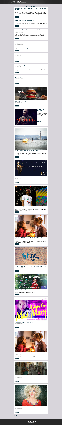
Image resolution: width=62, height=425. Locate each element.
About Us (32, 1)
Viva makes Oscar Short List (21, 376)
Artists (36, 1)
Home (28, 1)
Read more (16, 38)
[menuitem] (28, 2)
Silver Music (18, 2)
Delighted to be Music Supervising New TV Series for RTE (27, 353)
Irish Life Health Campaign (20, 289)
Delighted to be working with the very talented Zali (26, 54)
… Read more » (19, 15)
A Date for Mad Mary (19, 177)
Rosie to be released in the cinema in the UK (24, 20)
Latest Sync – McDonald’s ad (21, 101)
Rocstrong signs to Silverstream (22, 206)
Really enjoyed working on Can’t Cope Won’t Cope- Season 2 (28, 65)
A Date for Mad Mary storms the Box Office (24, 322)
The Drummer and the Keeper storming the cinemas (26, 150)
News (46, 1)
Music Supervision (41, 1)
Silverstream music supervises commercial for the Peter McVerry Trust (30, 266)
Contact (49, 1)
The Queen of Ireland (19, 407)
